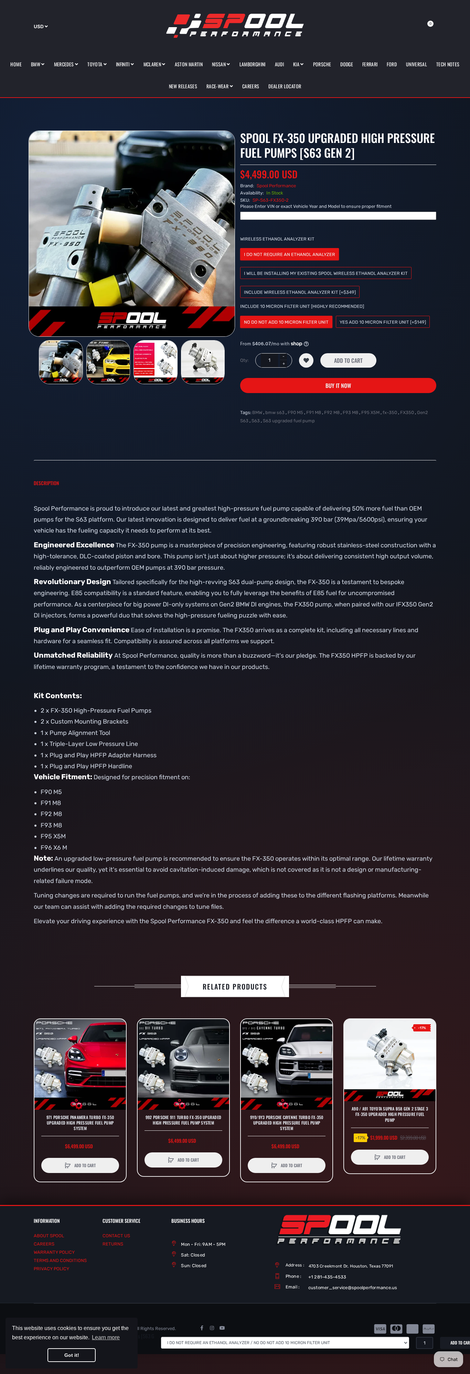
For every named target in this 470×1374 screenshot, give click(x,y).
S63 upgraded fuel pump (289, 420)
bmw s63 (275, 412)
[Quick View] (43, 1054)
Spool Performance (276, 185)
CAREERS (44, 1244)
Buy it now (338, 385)
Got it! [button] (71, 1355)
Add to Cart (348, 360)
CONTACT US (116, 1235)
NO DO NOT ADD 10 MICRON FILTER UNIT (286, 322)
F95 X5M (370, 412)
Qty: (244, 360)
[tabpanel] (235, 720)
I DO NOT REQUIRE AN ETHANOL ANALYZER (289, 254)
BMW (257, 412)
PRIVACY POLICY (51, 1268)
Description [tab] (46, 483)
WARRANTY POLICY (54, 1252)
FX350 (407, 412)
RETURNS (113, 1244)
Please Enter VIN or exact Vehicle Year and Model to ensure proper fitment (316, 206)
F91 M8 (313, 412)
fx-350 (390, 412)
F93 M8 (350, 412)
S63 (256, 420)
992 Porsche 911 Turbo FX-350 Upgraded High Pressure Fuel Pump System (183, 1120)
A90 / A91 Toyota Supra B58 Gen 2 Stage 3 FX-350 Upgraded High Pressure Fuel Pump (390, 1114)
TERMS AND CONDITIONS (60, 1260)
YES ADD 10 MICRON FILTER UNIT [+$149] (383, 322)
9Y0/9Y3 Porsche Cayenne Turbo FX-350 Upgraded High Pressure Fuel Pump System (286, 1123)
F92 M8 (332, 412)
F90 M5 (295, 412)
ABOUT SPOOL (49, 1235)
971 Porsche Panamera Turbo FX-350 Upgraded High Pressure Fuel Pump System (80, 1123)
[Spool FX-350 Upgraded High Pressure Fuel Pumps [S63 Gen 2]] (61, 362)
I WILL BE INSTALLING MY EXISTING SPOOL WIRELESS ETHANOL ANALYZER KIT (326, 273)
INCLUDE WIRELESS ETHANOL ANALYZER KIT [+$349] (300, 292)
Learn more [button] (106, 1337)
